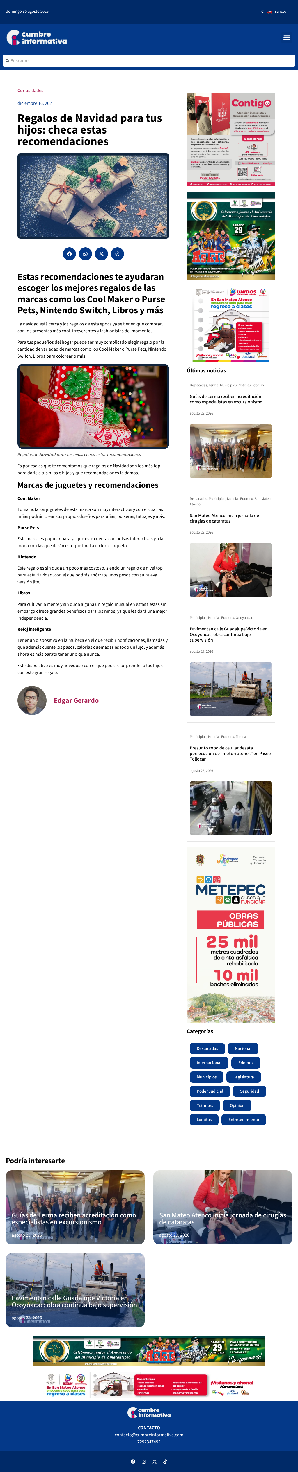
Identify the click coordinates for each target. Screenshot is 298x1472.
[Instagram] (143, 1461)
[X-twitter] (154, 1461)
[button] (286, 37)
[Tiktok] (165, 1461)
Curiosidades (30, 90)
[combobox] (149, 61)
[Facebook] (133, 1461)
